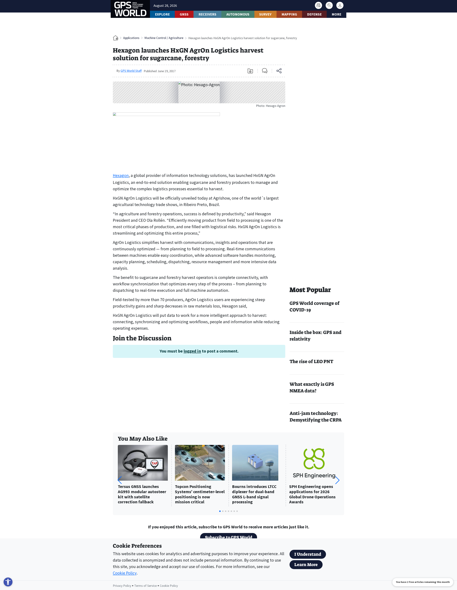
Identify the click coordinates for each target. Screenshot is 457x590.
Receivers (207, 14)
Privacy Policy (122, 586)
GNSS (184, 14)
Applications (131, 38)
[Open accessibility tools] (8, 581)
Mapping (289, 14)
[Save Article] (250, 71)
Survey (265, 14)
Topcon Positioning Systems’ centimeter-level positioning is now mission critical (200, 494)
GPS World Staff (131, 71)
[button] (337, 480)
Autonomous (237, 14)
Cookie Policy (125, 573)
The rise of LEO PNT (311, 361)
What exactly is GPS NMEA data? (312, 387)
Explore (162, 14)
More (336, 14)
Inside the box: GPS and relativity (316, 335)
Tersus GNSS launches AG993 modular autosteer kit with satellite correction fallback (142, 494)
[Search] (329, 5)
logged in (192, 351)
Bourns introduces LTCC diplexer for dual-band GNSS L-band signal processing (254, 494)
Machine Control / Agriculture (163, 38)
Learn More (306, 564)
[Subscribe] (318, 5)
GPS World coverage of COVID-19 (315, 306)
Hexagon (121, 175)
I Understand (307, 554)
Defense (314, 14)
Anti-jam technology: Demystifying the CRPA (316, 416)
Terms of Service (145, 586)
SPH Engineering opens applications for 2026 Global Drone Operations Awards (312, 494)
